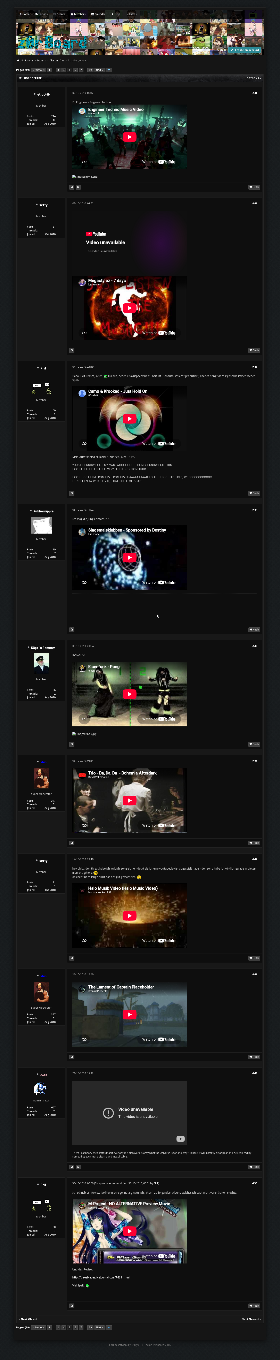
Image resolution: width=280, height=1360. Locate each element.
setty (43, 205)
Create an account (246, 50)
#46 (254, 760)
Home (25, 14)
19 (90, 70)
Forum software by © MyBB (124, 1345)
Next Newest (250, 1319)
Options (253, 78)
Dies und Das (57, 60)
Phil (43, 368)
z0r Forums (26, 60)
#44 (254, 509)
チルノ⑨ (43, 95)
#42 (254, 203)
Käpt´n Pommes (43, 648)
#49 (254, 1073)
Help (117, 14)
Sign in (221, 50)
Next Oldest (29, 1319)
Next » (99, 70)
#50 (254, 1183)
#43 (254, 366)
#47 (254, 859)
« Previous (38, 70)
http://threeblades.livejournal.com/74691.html (101, 1277)
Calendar (99, 14)
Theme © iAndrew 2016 (157, 1345)
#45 (254, 646)
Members (79, 14)
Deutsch (41, 60)
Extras (133, 14)
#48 (254, 974)
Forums (43, 14)
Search (60, 14)
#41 (254, 92)
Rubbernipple (43, 511)
